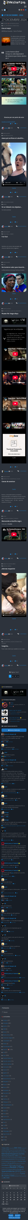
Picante (5, 1163)
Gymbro (12, 234)
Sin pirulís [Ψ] (19, 1169)
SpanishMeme (11, 1171)
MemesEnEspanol (13, 1153)
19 (14, 1197)
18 (10, 1197)
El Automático (13, 712)
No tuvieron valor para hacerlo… (13, 267)
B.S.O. (4, 25)
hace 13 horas (10, 765)
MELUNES (23, 1151)
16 (3, 1197)
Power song (16, 25)
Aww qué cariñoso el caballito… (13, 138)
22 (24, 1197)
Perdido (16, 518)
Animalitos (5, 1023)
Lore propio (6, 1075)
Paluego (6, 812)
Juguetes (5, 1073)
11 (10, 1195)
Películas (14, 1161)
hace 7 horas (7, 756)
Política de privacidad (14, 1217)
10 (7, 1195)
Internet (5, 1070)
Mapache (5, 566)
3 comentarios (22, 196)
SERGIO (6, 128)
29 (24, 1199)
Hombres (21, 1150)
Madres (5, 204)
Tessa (10, 1173)
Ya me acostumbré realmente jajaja (9, 792)
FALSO (16, 1150)
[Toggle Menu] (25, 6)
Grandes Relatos (7, 1058)
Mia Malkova (5, 999)
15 (24, 1195)
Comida (23, 1148)
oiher (12, 873)
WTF (4, 1140)
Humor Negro (6, 1151)
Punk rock (7, 311)
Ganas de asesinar (8, 481)
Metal (20, 1156)
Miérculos (11, 1157)
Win (4, 1137)
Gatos (4, 1055)
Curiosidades (6, 1040)
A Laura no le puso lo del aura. (8, 955)
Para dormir (6, 1093)
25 (10, 1199)
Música (4, 1087)
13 (17, 1195)
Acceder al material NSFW (8, 121)
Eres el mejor (6, 28)
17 (7, 1197)
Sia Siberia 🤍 (5, 931)
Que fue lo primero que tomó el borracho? (10, 977)
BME (17, 1148)
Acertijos (5, 1020)
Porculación (7, 1165)
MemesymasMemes (10, 1156)
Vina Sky (4, 765)
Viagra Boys (18, 311)
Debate (5, 1043)
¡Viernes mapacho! (8, 569)
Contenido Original (7, 1038)
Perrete (22, 1161)
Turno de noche (13, 1174)
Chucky (18, 479)
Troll (4, 1125)
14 (21, 1195)
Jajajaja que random (6, 809)
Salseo (4, 1110)
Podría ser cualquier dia (7, 749)
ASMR (4, 1029)
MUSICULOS (5, 1159)
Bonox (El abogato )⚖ (10, 734)
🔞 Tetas (11, 703)
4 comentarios (22, 665)
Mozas (4, 1084)
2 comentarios (22, 558)
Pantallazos (7, 1161)
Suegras (4, 643)
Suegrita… (5, 646)
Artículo (11, 1148)
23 (3, 1199)
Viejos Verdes (6, 1134)
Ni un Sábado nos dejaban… (12, 207)
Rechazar (17, 1215)
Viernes (18, 1176)
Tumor (4, 1128)
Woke (4, 264)
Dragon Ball (6, 234)
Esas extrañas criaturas (7, 783)
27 (17, 1199)
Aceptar (11, 1215)
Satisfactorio (5, 1169)
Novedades (6, 1090)
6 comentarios (22, 510)
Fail (4, 1052)
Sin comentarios (22, 226)
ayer (14, 783)
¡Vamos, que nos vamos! (15, 710)
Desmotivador (6, 1046)
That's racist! (16, 1173)
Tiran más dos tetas (8, 135)
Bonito (4, 1032)
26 (14, 1199)
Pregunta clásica (5, 948)
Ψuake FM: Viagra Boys (10, 313)
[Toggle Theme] (5, 10)
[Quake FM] (14, 696)
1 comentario (22, 127)
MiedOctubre (5, 1157)
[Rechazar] (26, 1213)
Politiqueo (5, 1102)
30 (3, 1202)
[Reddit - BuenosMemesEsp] (19, 9)
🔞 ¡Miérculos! (5, 940)
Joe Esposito (9, 25)
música (19, 1159)
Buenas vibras (6, 1035)
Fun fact (5, 237)
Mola (16, 1157)
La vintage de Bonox (15, 1151)
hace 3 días (13, 948)
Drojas (11, 1150)
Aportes (5, 1026)
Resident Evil (18, 641)
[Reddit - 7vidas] (21, 9)
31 (7, 1202)
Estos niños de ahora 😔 (15, 718)
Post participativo (7, 1105)
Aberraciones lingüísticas (9, 479)
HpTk (5, 745)
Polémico (5, 1099)
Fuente (14, 188)
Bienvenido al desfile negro (11, 521)
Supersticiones (6, 1119)
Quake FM (16, 1165)
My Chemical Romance (8, 518)
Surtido (6, 1174)
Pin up (11, 1163)
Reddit (4, 1108)
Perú (4, 1096)
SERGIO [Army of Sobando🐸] (12, 843)
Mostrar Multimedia (14, 730)
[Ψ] (6, 1178)
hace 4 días (9, 962)
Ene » (7, 1204)
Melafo (13, 641)
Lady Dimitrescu (7, 641)
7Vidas (5, 1148)
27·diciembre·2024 (14, 19)
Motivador (5, 1081)
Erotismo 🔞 (6, 1049)
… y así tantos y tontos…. (7, 883)
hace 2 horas (10, 741)
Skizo (4, 1113)
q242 (13, 983)
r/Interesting (5, 1167)
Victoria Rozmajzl (5, 922)
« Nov (3, 1204)
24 (7, 1199)
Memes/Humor (7, 1078)
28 (21, 1199)
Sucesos (5, 1116)
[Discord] (25, 9)
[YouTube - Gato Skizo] (23, 9)
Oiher (5, 752)
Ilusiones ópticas (7, 1064)
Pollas (23, 1163)
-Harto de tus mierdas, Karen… (8, 800)
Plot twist (18, 1163)
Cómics (5, 1150)
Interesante (6, 1067)
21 (21, 1197)
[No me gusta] (15, 123)
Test (4, 1122)
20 (17, 1197)
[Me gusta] (11, 123)
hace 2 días (9, 900)
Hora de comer (7, 1061)
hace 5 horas (16, 749)
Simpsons (11, 1169)
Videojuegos (6, 1131)
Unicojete (6, 988)
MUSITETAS (13, 1159)
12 (14, 1195)
